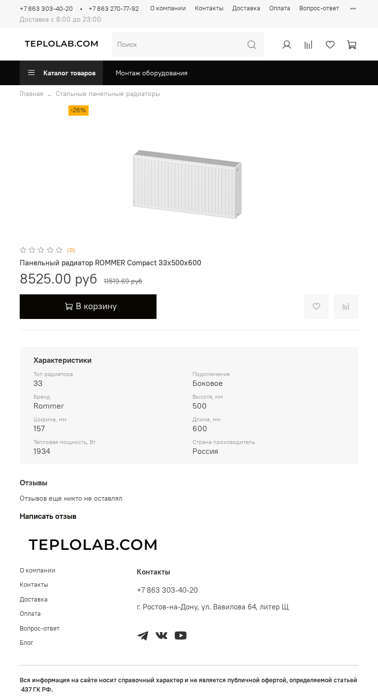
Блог (26, 642)
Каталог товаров (69, 72)
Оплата (279, 8)
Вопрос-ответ (319, 8)
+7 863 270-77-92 (114, 8)
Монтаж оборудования (152, 72)
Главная (31, 93)
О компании (168, 8)
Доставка (246, 8)
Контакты (209, 8)
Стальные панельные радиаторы (108, 93)
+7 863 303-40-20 (46, 8)
